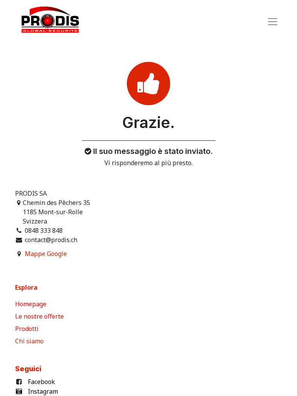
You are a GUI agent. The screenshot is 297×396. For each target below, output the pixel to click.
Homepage (31, 304)
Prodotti (28, 328)
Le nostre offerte (40, 316)
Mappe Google (46, 253)
